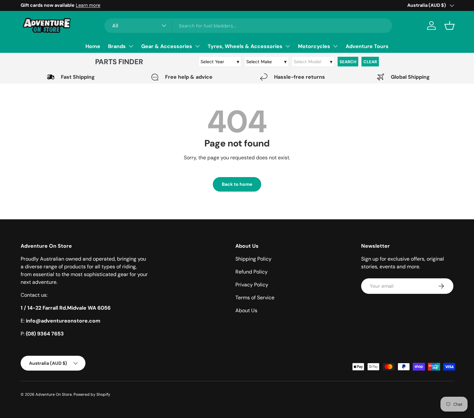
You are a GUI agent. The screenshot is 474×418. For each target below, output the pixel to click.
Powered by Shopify (92, 394)
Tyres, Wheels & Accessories (245, 46)
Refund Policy (251, 271)
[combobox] (248, 25)
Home (92, 46)
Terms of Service (254, 297)
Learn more (88, 5)
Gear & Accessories (166, 46)
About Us (246, 310)
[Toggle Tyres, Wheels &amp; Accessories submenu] (287, 46)
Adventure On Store (53, 394)
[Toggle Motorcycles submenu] (335, 46)
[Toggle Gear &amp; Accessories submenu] (197, 46)
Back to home (237, 184)
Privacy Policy (251, 284)
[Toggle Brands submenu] (131, 46)
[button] (449, 25)
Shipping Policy (253, 258)
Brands (117, 46)
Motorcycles (314, 46)
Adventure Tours (367, 46)
